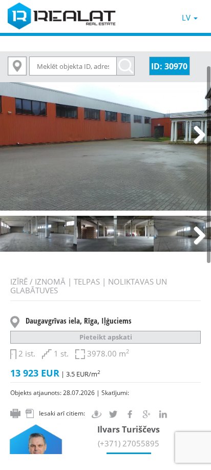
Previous (15, 135)
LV (187, 17)
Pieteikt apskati (105, 337)
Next (195, 135)
